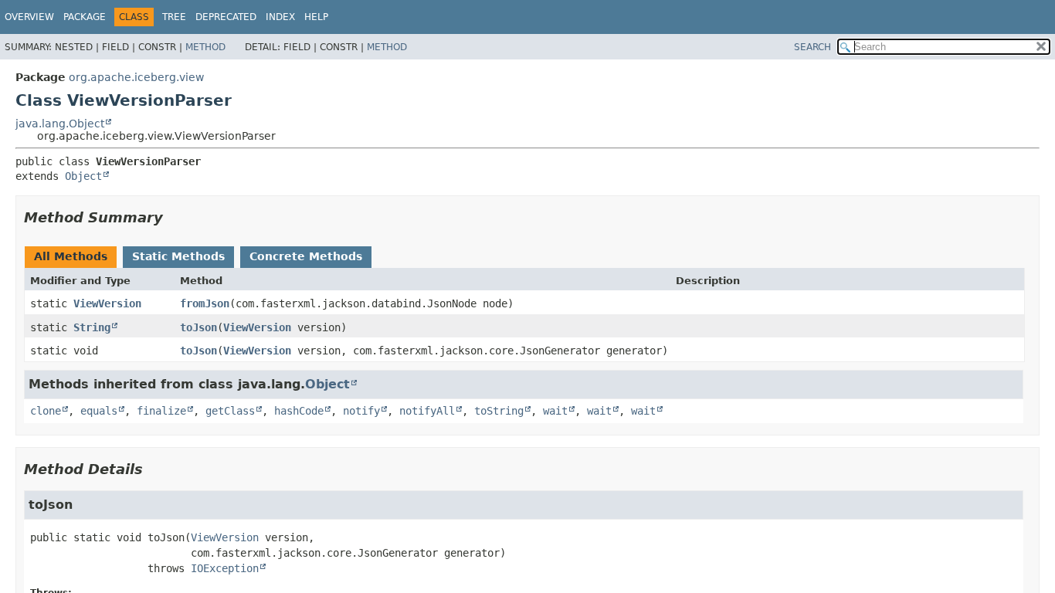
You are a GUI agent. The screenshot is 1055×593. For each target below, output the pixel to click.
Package (84, 17)
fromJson (204, 303)
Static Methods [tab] (178, 256)
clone (45, 411)
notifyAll (427, 411)
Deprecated (225, 17)
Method (205, 47)
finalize (161, 411)
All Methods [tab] (70, 256)
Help (316, 17)
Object (83, 176)
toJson (198, 327)
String (91, 327)
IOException (225, 568)
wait (555, 411)
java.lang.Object (59, 123)
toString (499, 411)
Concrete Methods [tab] (305, 256)
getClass (230, 411)
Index (280, 17)
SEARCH (812, 47)
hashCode (299, 411)
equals (98, 411)
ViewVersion (107, 303)
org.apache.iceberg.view (136, 77)
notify (361, 411)
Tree (174, 17)
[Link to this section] (174, 217)
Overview (29, 17)
